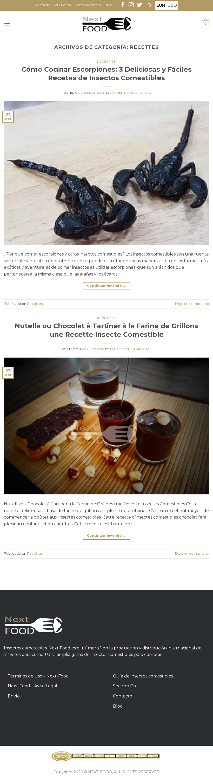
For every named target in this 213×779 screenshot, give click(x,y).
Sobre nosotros (88, 5)
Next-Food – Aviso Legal (32, 685)
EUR (160, 5)
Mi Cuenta (62, 5)
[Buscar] (149, 5)
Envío (14, 696)
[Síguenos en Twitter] (139, 5)
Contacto (43, 5)
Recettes (106, 61)
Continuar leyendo (106, 286)
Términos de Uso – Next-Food (38, 676)
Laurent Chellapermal (130, 93)
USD (172, 5)
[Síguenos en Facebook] (122, 5)
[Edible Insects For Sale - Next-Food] (106, 23)
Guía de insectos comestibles (143, 676)
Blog (108, 5)
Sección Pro (125, 685)
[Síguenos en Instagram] (131, 5)
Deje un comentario (192, 304)
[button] (7, 23)
